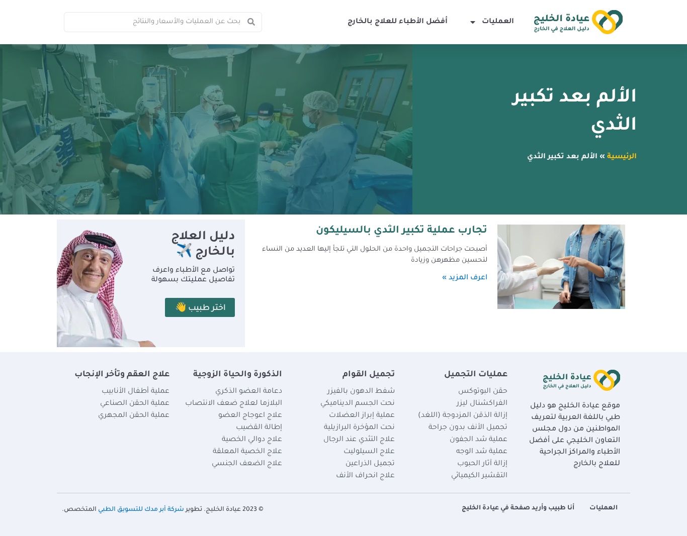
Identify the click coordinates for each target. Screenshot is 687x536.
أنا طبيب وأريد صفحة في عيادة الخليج (518, 508)
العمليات (498, 22)
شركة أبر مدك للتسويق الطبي (141, 509)
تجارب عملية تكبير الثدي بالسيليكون (401, 231)
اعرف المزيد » (464, 278)
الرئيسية (622, 157)
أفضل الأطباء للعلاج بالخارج (398, 22)
